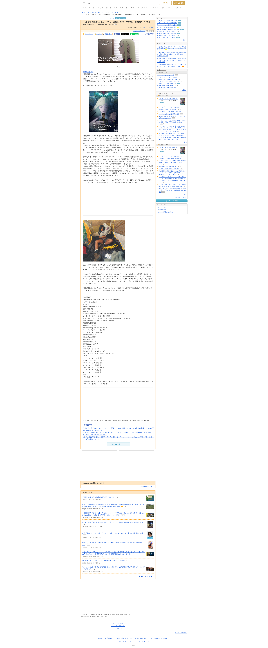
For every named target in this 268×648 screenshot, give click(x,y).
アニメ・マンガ (114, 12)
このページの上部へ (181, 633)
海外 (163, 8)
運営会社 (121, 641)
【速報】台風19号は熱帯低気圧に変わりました (98, 497)
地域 (121, 8)
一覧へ (184, 40)
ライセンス (116, 638)
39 (123, 515)
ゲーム (112, 18)
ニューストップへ (118, 628)
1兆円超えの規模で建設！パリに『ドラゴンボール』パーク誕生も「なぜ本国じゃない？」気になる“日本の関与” (172, 172)
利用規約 (109, 638)
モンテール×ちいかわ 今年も (165, 75)
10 (128, 560)
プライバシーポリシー (131, 641)
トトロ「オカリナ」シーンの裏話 (167, 77)
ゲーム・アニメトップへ (118, 626)
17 (181, 27)
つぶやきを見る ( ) (118, 444)
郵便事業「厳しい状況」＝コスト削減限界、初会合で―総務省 (103, 560)
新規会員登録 (179, 3)
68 (179, 20)
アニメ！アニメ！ (148, 27)
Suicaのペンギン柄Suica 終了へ (167, 25)
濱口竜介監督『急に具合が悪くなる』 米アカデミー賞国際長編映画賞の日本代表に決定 (112, 522)
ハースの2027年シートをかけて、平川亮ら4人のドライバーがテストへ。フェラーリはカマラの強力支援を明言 (171, 60)
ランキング (160, 93)
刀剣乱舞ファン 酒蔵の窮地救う (166, 87)
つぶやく (99, 34)
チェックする (89, 34)
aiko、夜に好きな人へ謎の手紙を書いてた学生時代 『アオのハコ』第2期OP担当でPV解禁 (172, 190)
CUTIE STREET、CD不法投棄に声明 (168, 29)
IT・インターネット (144, 8)
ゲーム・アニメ (130, 8)
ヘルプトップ (162, 207)
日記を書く (108, 34)
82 (178, 83)
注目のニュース (161, 70)
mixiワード (166, 638)
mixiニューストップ (89, 8)
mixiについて (102, 638)
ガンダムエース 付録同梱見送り (166, 83)
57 (178, 37)
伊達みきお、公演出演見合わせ (166, 31)
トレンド (108, 8)
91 (182, 29)
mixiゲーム (133, 638)
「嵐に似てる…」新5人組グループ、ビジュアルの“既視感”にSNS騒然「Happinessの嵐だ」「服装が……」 (171, 48)
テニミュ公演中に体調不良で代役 (167, 79)
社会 (115, 8)
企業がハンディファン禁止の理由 (167, 23)
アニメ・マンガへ (118, 623)
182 (179, 23)
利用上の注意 (162, 209)
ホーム (84, 12)
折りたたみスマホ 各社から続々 (166, 33)
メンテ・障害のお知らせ (165, 212)
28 (178, 31)
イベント (151, 638)
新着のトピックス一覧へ (146, 576)
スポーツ (155, 8)
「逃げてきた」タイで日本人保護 (167, 21)
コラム (169, 8)
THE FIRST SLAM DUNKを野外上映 (168, 81)
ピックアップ (161, 18)
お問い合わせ (125, 638)
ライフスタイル (179, 8)
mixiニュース (92, 12)
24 (179, 77)
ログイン (165, 3)
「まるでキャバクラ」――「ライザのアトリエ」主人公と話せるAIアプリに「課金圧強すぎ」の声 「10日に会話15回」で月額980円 (172, 178)
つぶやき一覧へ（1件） (147, 486)
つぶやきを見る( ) (139, 31)
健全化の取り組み (144, 641)
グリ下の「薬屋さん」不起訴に (166, 35)
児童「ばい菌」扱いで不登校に (166, 37)
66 (178, 33)
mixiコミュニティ (142, 638)
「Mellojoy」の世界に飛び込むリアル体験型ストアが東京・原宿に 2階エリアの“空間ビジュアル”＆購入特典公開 (171, 54)
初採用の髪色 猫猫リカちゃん (166, 85)
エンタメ (100, 8)
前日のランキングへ (180, 197)
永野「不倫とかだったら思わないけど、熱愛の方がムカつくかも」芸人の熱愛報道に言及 (112, 533)
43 (177, 85)
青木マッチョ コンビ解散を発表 (166, 27)
